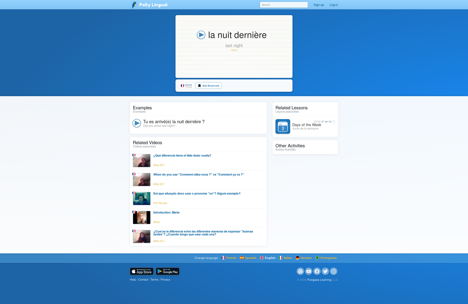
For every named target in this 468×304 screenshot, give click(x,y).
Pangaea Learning (319, 280)
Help (133, 279)
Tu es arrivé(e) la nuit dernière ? (174, 121)
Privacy (165, 279)
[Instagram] (333, 271)
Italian (287, 258)
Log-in (334, 5)
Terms (154, 279)
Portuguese (328, 258)
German (306, 258)
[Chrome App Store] (300, 271)
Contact (143, 279)
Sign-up (319, 5)
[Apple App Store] (142, 271)
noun (234, 50)
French (231, 258)
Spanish (250, 258)
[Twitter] (325, 271)
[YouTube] (309, 271)
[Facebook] (317, 271)
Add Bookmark (210, 85)
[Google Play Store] (168, 271)
